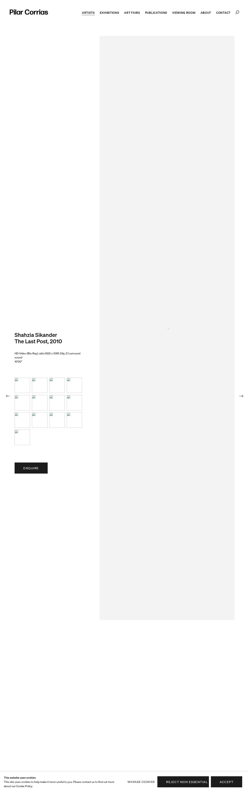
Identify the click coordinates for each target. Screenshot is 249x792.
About (206, 12)
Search (237, 12)
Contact (223, 12)
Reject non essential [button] (187, 782)
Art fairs (132, 12)
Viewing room (183, 12)
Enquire (31, 468)
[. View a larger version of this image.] (22, 385)
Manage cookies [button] (141, 781)
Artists (88, 12)
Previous (8, 396)
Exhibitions (109, 12)
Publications (156, 12)
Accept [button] (226, 782)
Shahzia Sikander (36, 334)
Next (241, 396)
